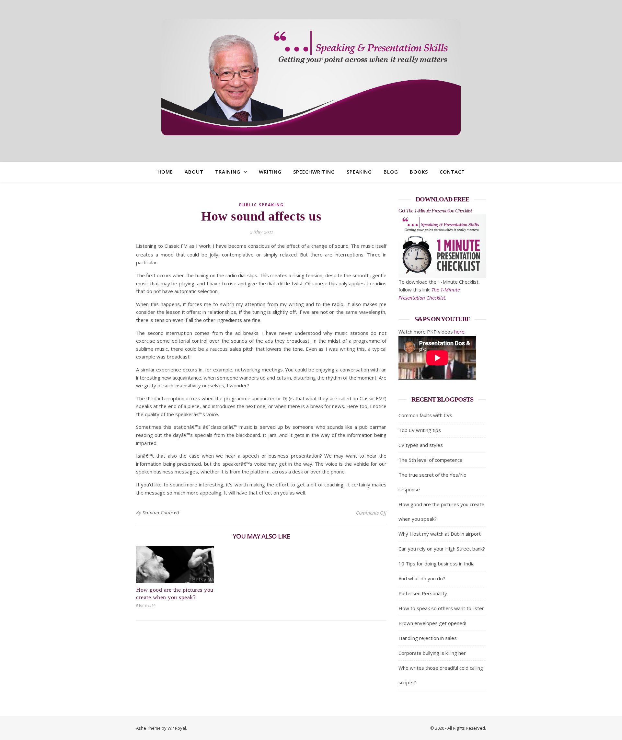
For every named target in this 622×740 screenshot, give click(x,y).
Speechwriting (314, 171)
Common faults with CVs (425, 415)
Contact (452, 171)
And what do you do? (421, 578)
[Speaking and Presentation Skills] (311, 77)
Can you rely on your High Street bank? (441, 548)
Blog (391, 171)
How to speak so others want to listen (441, 608)
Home (165, 171)
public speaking (261, 205)
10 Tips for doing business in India (436, 563)
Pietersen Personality (422, 593)
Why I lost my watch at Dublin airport (439, 533)
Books (419, 171)
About (194, 171)
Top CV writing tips (419, 430)
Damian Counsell (161, 512)
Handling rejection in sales (427, 638)
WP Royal (176, 728)
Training (227, 171)
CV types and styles (420, 445)
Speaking (359, 171)
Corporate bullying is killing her (432, 653)
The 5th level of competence (430, 460)
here (459, 331)
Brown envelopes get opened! (432, 623)
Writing (270, 171)
